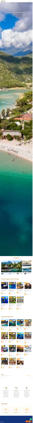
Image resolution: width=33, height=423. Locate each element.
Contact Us (28, 375)
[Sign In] (29, 1)
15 (5, 364)
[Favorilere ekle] (6, 283)
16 (13, 338)
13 (20, 288)
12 (4, 288)
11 (7, 287)
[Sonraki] (31, 377)
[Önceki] (1, 377)
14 (28, 288)
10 (22, 287)
